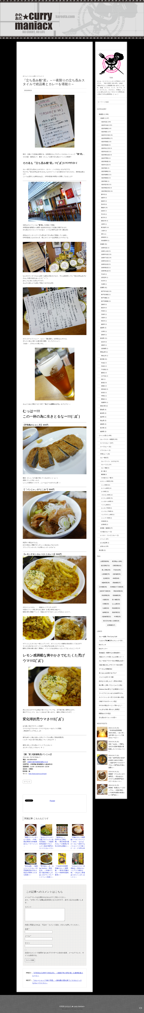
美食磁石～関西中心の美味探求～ (110, 653)
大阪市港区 (104, 168)
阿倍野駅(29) (106, 595)
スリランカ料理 (105, 498)
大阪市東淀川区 (105, 191)
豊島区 (103, 399)
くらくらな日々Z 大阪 (106, 677)
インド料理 (104, 485)
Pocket (52, 801)
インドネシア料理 (106, 511)
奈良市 (103, 342)
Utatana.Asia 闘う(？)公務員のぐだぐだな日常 (114, 689)
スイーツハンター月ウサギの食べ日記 (111, 697)
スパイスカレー (105, 443)
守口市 (103, 214)
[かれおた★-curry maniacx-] (72, 1)
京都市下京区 (105, 257)
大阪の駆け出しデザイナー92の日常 (111, 665)
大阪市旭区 (104, 181)
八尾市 (103, 230)
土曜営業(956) (104, 561)
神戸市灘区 (104, 297)
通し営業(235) (106, 570)
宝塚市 (103, 314)
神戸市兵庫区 (105, 294)
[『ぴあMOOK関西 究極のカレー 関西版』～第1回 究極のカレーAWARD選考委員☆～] (62, 854)
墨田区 (103, 372)
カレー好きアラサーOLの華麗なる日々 (111, 661)
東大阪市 (103, 227)
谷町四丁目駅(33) (105, 591)
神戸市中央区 (105, 291)
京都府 (102, 244)
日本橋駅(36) (103, 587)
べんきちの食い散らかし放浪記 (109, 709)
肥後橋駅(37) (116, 582)
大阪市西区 (104, 131)
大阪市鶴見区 (105, 178)
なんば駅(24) (116, 604)
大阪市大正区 (105, 164)
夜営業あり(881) (117, 561)
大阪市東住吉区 (105, 154)
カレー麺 (103, 457)
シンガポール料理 (106, 501)
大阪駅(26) (105, 599)
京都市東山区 (105, 270)
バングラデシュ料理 (106, 514)
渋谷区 (103, 366)
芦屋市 (103, 311)
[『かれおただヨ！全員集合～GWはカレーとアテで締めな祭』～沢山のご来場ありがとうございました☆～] (78, 854)
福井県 (102, 417)
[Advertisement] (54, 56)
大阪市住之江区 (105, 148)
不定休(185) (117, 570)
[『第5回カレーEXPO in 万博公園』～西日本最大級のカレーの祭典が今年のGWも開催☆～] (62, 825)
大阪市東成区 (105, 161)
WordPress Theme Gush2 (72, 1009)
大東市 (103, 224)
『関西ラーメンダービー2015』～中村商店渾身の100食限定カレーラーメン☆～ (31, 841)
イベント (27, 782)
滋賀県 (102, 327)
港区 (102, 379)
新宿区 (103, 382)
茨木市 (103, 204)
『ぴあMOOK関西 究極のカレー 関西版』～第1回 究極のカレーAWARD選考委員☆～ (62, 870)
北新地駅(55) (116, 574)
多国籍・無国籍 (105, 528)
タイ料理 (103, 491)
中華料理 (103, 521)
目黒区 (103, 386)
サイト (27, 943)
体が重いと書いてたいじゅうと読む (110, 685)
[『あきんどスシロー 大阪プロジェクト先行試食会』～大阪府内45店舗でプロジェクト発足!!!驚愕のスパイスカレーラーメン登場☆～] (46, 825)
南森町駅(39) (106, 582)
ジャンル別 (102, 435)
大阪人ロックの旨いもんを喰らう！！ (111, 657)
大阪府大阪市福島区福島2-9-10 (37, 762)
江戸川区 (103, 376)
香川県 (102, 428)
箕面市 (103, 201)
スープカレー (104, 446)
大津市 (103, 331)
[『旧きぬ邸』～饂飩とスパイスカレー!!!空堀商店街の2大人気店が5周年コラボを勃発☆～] (30, 854)
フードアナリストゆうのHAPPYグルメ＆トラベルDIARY (117, 693)
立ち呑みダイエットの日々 (108, 717)
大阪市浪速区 (105, 141)
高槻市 (103, 207)
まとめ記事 (103, 542)
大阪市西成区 (105, 145)
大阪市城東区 (105, 174)
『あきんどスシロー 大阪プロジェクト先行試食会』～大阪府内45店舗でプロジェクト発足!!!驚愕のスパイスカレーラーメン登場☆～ (46, 843)
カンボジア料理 (105, 508)
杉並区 (103, 392)
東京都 (102, 359)
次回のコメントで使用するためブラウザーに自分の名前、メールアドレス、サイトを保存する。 (54, 954)
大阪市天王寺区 (105, 135)
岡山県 (102, 420)
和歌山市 (103, 355)
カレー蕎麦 (104, 468)
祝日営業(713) (105, 565)
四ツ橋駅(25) (116, 599)
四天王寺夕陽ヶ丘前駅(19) (111, 621)
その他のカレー (105, 532)
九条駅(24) (105, 608)
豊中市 (103, 194)
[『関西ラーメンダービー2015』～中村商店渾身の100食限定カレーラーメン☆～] (30, 825)
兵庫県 (102, 287)
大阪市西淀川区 (105, 187)
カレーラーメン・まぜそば (108, 461)
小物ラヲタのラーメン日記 (108, 701)
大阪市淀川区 (105, 184)
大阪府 (102, 118)
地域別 (101, 114)
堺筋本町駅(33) (118, 591)
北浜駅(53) (106, 578)
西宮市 (103, 307)
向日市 (103, 280)
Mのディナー (103, 649)
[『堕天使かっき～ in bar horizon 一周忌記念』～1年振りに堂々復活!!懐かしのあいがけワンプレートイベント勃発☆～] (46, 854)
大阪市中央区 (105, 125)
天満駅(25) (105, 604)
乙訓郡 (103, 284)
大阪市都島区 (105, 171)
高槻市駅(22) (116, 612)
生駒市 (103, 345)
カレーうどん (105, 464)
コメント (28, 907)
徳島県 (102, 424)
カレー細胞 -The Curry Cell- (108, 636)
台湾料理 (103, 524)
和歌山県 (103, 352)
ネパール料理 (105, 488)
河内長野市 (104, 240)
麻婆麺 (103, 474)
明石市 (103, 321)
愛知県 (102, 409)
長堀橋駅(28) (116, 595)
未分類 (101, 550)
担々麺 (103, 471)
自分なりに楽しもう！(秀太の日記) (110, 681)
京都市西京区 (105, 267)
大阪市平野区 (105, 158)
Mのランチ (102, 645)
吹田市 (103, 211)
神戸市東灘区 (105, 301)
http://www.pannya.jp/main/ (38, 774)
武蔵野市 (103, 402)
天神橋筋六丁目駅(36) (116, 587)
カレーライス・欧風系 (107, 439)
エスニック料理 (105, 481)
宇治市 (103, 274)
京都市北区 (104, 247)
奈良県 (102, 338)
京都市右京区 (105, 261)
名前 (27, 929)
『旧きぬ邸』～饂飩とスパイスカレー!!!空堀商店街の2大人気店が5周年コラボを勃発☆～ (31, 870)
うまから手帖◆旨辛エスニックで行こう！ (113, 640)
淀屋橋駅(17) (111, 625)
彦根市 (103, 334)
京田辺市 (103, 277)
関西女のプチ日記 (105, 713)
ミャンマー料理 (105, 518)
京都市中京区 (105, 254)
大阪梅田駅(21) (106, 616)
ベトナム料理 (105, 504)
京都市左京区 (105, 264)
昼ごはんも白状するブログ (108, 673)
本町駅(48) (116, 578)
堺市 (102, 234)
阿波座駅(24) (116, 608)
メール (28, 936)
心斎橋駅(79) (106, 574)
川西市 (103, 317)
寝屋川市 (103, 220)
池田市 (103, 197)
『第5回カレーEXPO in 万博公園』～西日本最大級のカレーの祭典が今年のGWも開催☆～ (62, 841)
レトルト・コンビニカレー (108, 535)
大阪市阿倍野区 (105, 138)
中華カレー (103, 454)
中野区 (103, 395)
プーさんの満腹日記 (105, 669)
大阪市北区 (104, 121)
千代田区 (103, 369)
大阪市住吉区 (105, 151)
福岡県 (102, 431)
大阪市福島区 (105, 128)
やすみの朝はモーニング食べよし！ (110, 705)
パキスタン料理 (105, 495)
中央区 (103, 362)
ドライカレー (104, 450)
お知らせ (103, 546)
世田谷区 (103, 389)
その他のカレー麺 (106, 477)
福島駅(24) (105, 612)
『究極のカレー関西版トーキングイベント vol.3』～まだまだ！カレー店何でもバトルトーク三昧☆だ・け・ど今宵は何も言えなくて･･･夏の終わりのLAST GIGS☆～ (78, 846)
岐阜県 (102, 413)
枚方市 (103, 217)
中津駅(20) (117, 616)
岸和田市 (103, 237)
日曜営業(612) (117, 565)
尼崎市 (103, 304)
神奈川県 (103, 406)
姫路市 (103, 324)
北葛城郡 (103, 348)
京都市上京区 (105, 251)
